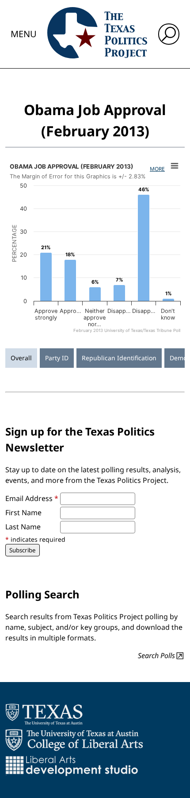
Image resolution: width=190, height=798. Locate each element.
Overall (21, 358)
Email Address (31, 498)
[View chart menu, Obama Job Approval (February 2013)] (174, 166)
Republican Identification (119, 358)
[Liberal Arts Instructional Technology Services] (71, 766)
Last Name (23, 527)
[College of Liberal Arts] (74, 740)
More (157, 169)
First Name (23, 512)
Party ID (56, 358)
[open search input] (168, 34)
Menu (24, 34)
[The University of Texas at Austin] (44, 714)
